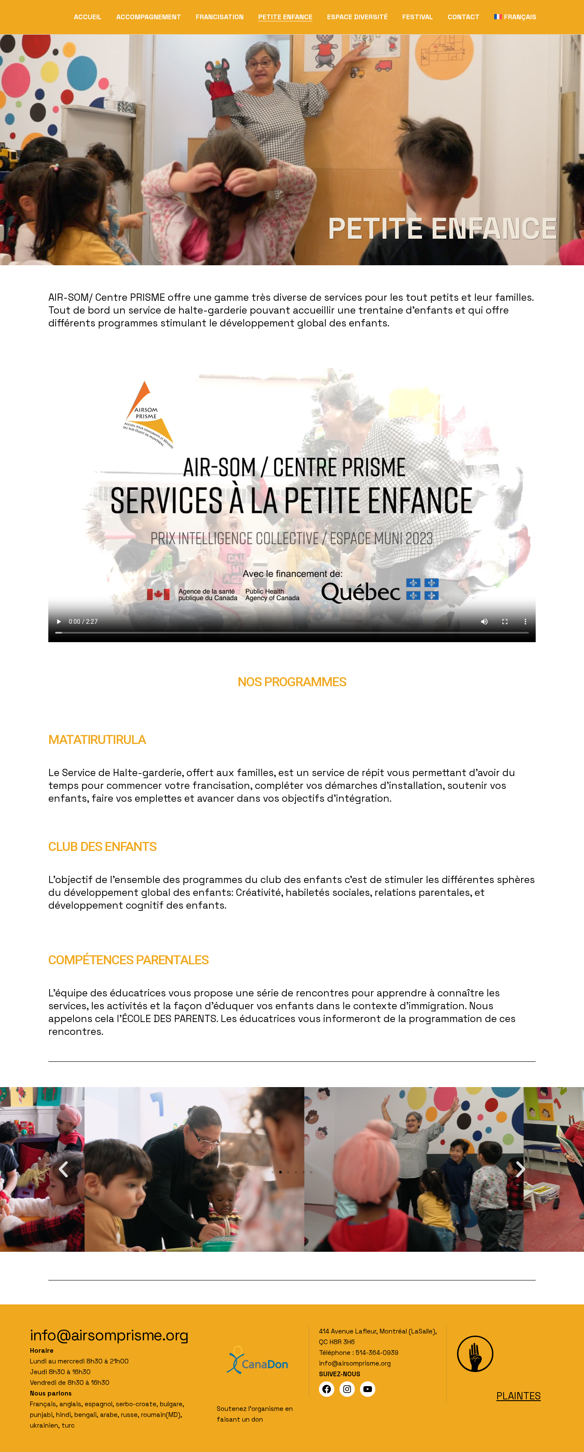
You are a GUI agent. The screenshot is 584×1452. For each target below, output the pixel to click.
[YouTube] (367, 1389)
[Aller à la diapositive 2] (280, 1172)
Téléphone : (337, 1352)
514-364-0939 (377, 1352)
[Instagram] (347, 1389)
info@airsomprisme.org (109, 1335)
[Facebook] (326, 1389)
